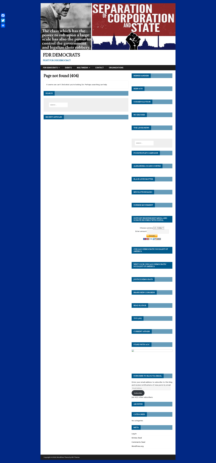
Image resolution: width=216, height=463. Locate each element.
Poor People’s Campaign (146, 153)
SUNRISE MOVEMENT (143, 205)
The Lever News (141, 128)
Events (68, 67)
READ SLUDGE (140, 305)
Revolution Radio (143, 192)
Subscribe (138, 393)
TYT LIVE (138, 318)
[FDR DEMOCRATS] (108, 48)
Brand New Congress (144, 292)
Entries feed (137, 437)
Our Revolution (142, 102)
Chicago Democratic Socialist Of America (151, 250)
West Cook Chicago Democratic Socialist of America (150, 265)
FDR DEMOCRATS (50, 67)
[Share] (3, 25)
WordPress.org (138, 446)
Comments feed (138, 442)
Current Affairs (142, 331)
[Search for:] (58, 104)
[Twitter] (3, 20)
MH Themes (75, 457)
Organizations (116, 67)
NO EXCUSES (139, 115)
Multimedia (82, 67)
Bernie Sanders (141, 76)
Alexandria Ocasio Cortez (147, 166)
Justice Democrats (143, 279)
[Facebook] (3, 15)
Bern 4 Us (138, 89)
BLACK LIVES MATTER (143, 179)
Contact (99, 67)
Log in (134, 433)
